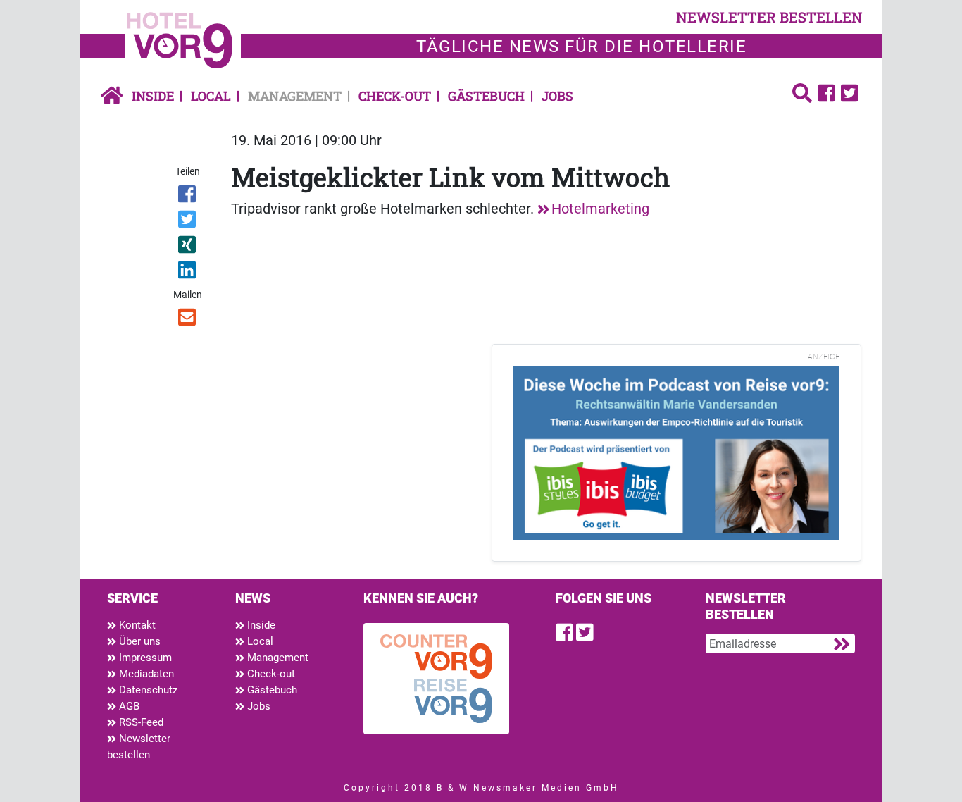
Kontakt (136, 625)
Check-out (394, 95)
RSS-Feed (139, 722)
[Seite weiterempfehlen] (188, 320)
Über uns (138, 641)
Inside (153, 95)
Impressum (144, 657)
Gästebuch (486, 95)
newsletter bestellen (769, 17)
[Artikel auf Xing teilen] (188, 247)
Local (211, 95)
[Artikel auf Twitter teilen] (188, 222)
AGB (127, 706)
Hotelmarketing (600, 208)
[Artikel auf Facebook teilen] (188, 196)
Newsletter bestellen (138, 746)
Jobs (557, 95)
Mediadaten (145, 673)
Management (295, 95)
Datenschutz (146, 690)
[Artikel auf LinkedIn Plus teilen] (188, 272)
